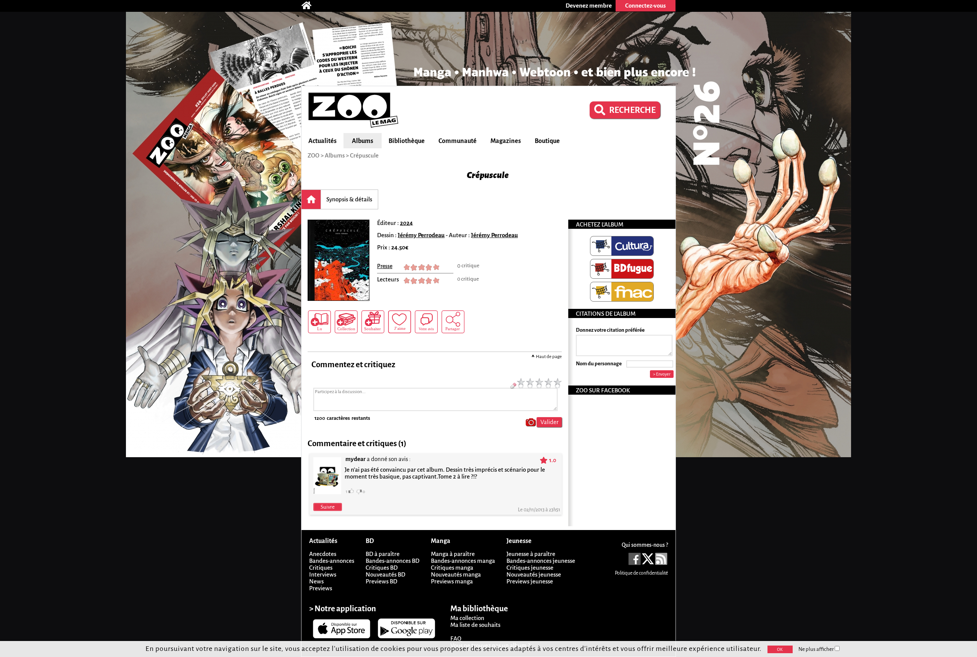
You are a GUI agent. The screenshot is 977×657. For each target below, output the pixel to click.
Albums (362, 141)
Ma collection (467, 618)
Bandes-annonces (331, 560)
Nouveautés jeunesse (533, 574)
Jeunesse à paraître (530, 554)
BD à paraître (383, 554)
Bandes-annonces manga (463, 560)
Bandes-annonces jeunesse (540, 560)
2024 (406, 223)
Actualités (322, 141)
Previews (320, 588)
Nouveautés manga (456, 574)
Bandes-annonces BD (392, 560)
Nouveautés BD (385, 574)
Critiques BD (382, 567)
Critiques (320, 567)
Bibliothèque (407, 141)
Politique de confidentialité (641, 573)
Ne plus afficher (816, 649)
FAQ (455, 638)
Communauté (458, 141)
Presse (384, 266)
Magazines (505, 141)
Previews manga (452, 581)
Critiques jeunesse (529, 567)
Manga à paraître (453, 554)
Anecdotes (322, 554)
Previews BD (381, 581)
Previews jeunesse (529, 581)
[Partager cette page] (453, 321)
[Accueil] (310, 5)
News (316, 581)
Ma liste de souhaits (475, 625)
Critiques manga (452, 567)
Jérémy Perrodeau (421, 235)
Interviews (322, 574)
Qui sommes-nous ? (645, 545)
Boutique (547, 141)
